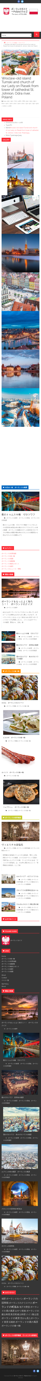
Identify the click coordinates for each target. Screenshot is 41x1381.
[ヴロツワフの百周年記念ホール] (8, 893)
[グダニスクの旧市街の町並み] (20, 1193)
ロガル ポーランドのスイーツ (13, 703)
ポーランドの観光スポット (10, 564)
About (4, 975)
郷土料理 (21, 1314)
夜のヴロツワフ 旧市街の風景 (27, 645)
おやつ (18, 1310)
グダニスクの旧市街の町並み (12, 1209)
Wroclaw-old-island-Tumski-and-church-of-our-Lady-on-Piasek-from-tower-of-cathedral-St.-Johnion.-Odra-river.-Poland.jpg (22, 130)
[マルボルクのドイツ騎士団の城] (8, 907)
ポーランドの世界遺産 (9, 553)
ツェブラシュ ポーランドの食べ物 (16, 807)
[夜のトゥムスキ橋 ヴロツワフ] (20, 501)
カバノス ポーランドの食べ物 (13, 772)
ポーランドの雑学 (12, 607)
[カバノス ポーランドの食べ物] (20, 757)
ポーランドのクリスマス (20, 1303)
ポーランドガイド (16, 940)
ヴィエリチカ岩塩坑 (12, 844)
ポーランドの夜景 (11, 1318)
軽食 (24, 1310)
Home (4, 956)
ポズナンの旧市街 (8, 1246)
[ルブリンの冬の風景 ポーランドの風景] (20, 1156)
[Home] (4, 42)
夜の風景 (10, 1310)
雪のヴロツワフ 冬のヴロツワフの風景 (27, 657)
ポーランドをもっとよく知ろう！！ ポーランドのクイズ (17, 603)
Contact (4, 978)
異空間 (13, 1314)
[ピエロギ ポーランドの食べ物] (21, 722)
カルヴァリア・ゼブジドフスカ (27, 876)
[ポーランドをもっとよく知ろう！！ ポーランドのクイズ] (20, 588)
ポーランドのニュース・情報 (11, 569)
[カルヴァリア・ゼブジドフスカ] (8, 879)
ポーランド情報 (11, 706)
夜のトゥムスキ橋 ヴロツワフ (19, 514)
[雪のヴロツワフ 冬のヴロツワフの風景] (8, 659)
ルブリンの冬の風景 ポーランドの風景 (16, 1172)
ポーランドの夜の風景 (26, 1322)
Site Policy (5, 984)
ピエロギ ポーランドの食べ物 (14, 737)
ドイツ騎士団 (32, 1314)
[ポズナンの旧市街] (20, 1231)
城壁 (4, 1298)
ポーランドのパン (14, 1298)
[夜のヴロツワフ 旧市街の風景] (8, 647)
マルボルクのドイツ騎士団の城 (27, 904)
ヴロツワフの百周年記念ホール (27, 890)
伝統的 (12, 1322)
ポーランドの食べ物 (8, 556)
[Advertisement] (20, 458)
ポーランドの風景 (7, 558)
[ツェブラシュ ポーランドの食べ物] (21, 792)
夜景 (6, 1322)
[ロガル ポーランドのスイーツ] (20, 687)
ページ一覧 (5, 980)
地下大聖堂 (24, 1307)
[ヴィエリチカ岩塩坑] (20, 831)
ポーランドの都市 (7, 566)
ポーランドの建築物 (8, 561)
